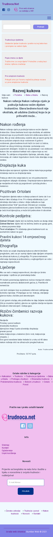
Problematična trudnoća (11, 382)
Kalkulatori (6, 376)
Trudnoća (19, 376)
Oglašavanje (7, 450)
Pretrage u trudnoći (19, 379)
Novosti (26, 514)
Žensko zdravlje (13, 511)
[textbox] (17, 26)
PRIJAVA (25, 491)
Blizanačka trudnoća (40, 379)
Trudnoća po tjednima (35, 376)
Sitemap (5, 445)
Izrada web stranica (15, 531)
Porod (25, 384)
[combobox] (17, 26)
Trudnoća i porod (31, 511)
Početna (18, 95)
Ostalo (47, 382)
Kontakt (5, 448)
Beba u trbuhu (32, 95)
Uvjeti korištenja (9, 453)
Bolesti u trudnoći (33, 382)
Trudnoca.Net (10, 4)
